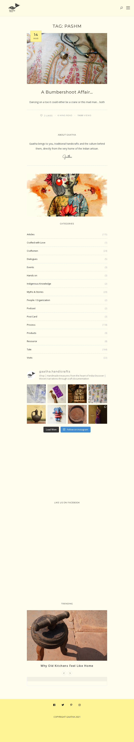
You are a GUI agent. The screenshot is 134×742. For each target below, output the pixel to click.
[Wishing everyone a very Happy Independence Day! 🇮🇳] (97, 393)
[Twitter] (63, 704)
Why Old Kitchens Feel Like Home (67, 666)
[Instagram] (80, 704)
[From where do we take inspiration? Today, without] (77, 393)
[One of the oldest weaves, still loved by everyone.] (56, 393)
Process (31, 324)
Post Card (32, 316)
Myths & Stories (35, 291)
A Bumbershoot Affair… (67, 92)
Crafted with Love (36, 242)
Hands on (32, 275)
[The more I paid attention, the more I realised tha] (77, 414)
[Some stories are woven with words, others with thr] (97, 414)
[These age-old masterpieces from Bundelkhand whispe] (36, 414)
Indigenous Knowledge (39, 283)
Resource (32, 341)
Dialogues (32, 259)
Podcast (31, 308)
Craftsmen (32, 250)
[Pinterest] (71, 704)
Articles (31, 234)
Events (30, 267)
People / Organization (38, 300)
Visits (29, 357)
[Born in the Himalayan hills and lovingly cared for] (56, 414)
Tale (29, 349)
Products (31, 333)
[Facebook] (54, 704)
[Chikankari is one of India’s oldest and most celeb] (36, 393)
